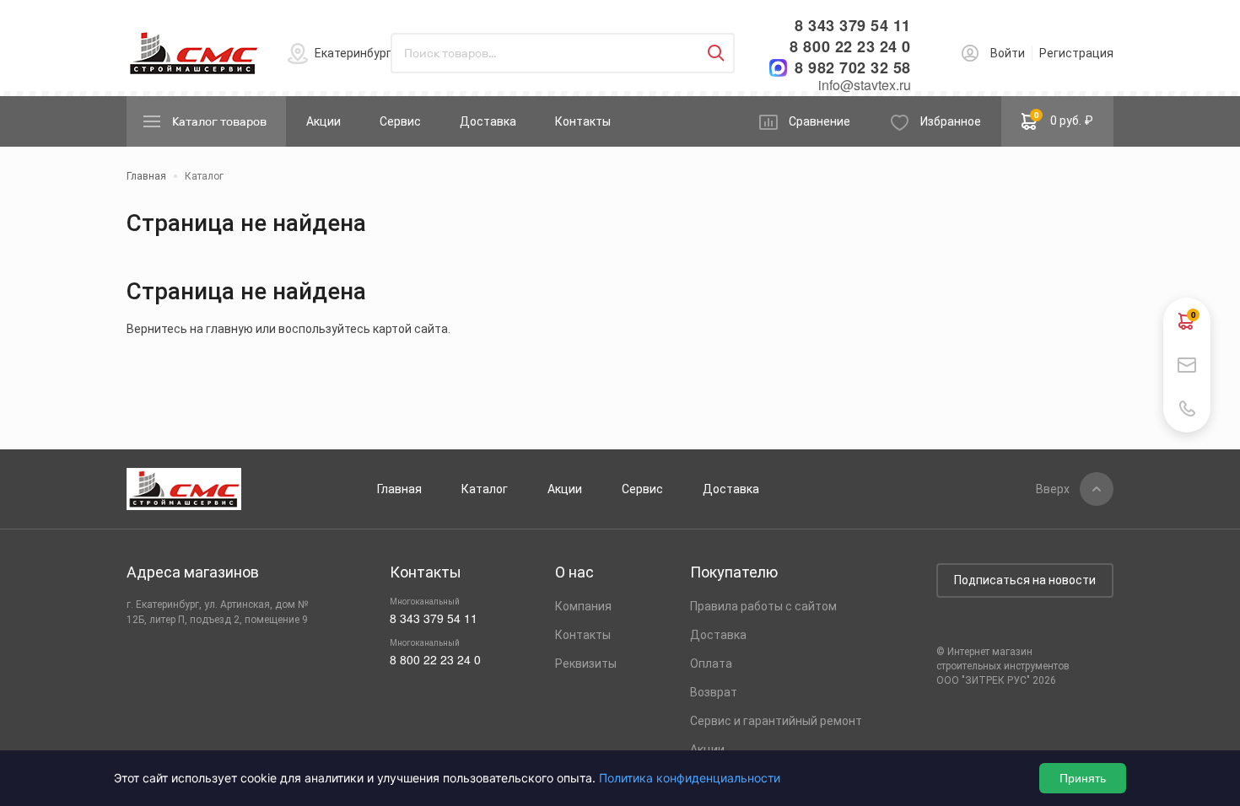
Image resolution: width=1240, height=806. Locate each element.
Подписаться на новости (1025, 580)
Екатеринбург (353, 53)
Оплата (711, 663)
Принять (1082, 778)
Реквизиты (586, 663)
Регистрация (1076, 53)
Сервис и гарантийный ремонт (776, 721)
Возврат (713, 692)
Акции (323, 121)
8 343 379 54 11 (853, 26)
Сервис (400, 121)
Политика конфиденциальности (689, 778)
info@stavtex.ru (864, 84)
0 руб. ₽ (1064, 118)
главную (229, 329)
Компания (583, 606)
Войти (1007, 53)
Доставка (488, 121)
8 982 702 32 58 (853, 68)
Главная (399, 489)
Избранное (950, 121)
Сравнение (819, 121)
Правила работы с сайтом (763, 606)
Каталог (484, 489)
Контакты (583, 121)
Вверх (1053, 489)
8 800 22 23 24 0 (850, 47)
